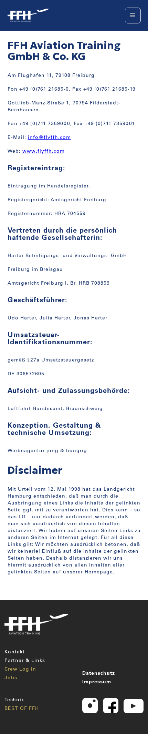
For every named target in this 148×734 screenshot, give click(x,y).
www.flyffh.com (43, 151)
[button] (133, 15)
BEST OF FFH (21, 708)
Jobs (10, 678)
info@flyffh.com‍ (49, 137)
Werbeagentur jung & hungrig (47, 451)
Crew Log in (20, 669)
